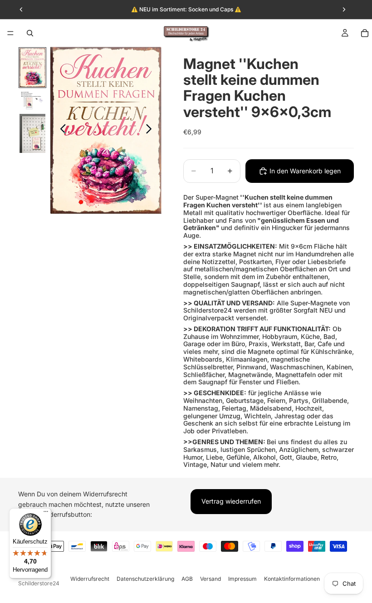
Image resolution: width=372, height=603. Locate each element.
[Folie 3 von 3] (32, 133)
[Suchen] (30, 33)
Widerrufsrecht (89, 578)
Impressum (242, 578)
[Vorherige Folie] (60, 130)
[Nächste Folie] (151, 130)
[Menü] (10, 33)
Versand (210, 578)
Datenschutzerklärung (145, 578)
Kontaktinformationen (292, 578)
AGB (187, 578)
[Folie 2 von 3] (32, 100)
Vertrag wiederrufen (231, 501)
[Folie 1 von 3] (32, 67)
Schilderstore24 (38, 583)
